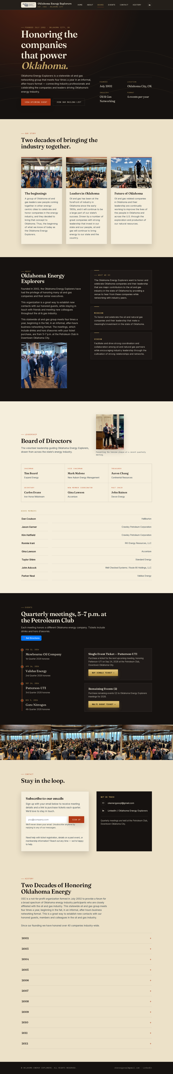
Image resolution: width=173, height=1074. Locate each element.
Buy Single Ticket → (103, 672)
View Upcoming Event (36, 102)
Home (80, 5)
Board (101, 5)
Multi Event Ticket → (104, 704)
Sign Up (76, 819)
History (137, 5)
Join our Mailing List (68, 102)
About (90, 5)
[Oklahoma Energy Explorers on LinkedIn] (149, 5)
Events (111, 5)
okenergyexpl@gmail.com (126, 1068)
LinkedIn (147, 1068)
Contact (124, 5)
